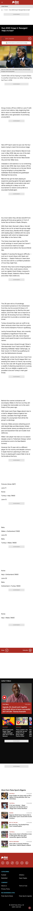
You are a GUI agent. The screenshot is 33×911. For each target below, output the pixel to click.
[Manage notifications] (29, 908)
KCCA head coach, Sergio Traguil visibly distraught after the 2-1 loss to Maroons (8, 733)
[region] (16, 727)
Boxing (11, 812)
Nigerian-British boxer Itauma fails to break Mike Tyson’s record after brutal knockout (20, 816)
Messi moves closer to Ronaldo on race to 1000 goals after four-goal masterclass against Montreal (20, 835)
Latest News (4, 6)
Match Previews (14, 841)
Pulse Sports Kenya (7, 896)
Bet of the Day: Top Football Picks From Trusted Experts (19, 825)
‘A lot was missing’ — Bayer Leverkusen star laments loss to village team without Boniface (18, 807)
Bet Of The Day (13, 822)
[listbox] (17, 727)
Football (6, 9)
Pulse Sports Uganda (25, 896)
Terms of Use (23, 886)
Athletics (21, 875)
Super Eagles (23, 878)
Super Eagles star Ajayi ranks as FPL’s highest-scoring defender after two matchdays (20, 797)
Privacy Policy (5, 889)
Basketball (4, 878)
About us (4, 886)
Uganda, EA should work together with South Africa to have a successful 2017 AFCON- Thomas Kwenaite (16, 709)
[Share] (29, 38)
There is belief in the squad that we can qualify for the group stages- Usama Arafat (22, 733)
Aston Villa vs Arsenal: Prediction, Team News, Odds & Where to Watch (20, 844)
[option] (9, 728)
